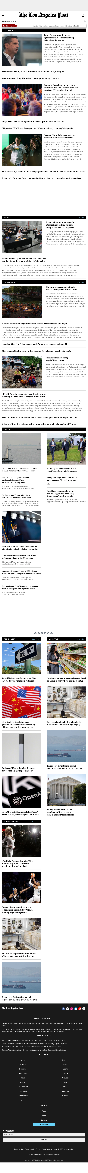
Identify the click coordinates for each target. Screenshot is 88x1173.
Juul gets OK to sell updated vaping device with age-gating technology (18, 769)
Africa (65, 1087)
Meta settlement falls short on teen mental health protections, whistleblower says (19, 556)
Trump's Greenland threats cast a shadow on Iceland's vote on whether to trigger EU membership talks (61, 88)
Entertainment (22, 1096)
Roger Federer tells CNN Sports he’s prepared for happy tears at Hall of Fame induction (31, 1047)
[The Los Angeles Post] (43, 15)
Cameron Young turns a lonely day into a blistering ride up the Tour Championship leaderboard (34, 1050)
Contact (44, 1115)
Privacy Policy (41, 1149)
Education (23, 1091)
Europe (65, 1073)
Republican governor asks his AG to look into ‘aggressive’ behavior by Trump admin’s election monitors (61, 493)
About (44, 1111)
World (65, 1064)
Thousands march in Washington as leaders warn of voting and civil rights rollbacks (20, 587)
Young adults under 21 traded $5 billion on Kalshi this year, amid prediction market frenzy (21, 572)
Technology (22, 1073)
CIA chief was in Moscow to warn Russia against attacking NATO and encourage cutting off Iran (24, 395)
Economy (22, 1069)
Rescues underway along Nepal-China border (57, 359)
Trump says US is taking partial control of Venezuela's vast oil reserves (64, 767)
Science (65, 1060)
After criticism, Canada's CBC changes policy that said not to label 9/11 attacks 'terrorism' (44, 171)
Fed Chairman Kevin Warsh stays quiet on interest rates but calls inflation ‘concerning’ (20, 547)
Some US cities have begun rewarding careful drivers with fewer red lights (19, 679)
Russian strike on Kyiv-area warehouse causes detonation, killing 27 (42, 26)
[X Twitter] (39, 633)
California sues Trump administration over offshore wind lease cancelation (17, 496)
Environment (23, 1087)
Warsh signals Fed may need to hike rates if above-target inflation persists (62, 469)
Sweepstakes (69, 1149)
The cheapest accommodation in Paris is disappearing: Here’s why (61, 288)
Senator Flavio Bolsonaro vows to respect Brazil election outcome (59, 136)
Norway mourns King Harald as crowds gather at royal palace (30, 78)
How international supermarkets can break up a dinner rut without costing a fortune (66, 679)
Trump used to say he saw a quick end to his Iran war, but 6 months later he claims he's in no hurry (25, 259)
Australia (65, 1096)
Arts (22, 1100)
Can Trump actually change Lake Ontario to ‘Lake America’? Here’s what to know (19, 469)
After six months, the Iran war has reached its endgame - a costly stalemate (36, 351)
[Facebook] (35, 633)
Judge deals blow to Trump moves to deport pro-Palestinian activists (33, 121)
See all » (80, 217)
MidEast (65, 1078)
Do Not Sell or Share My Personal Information (44, 1154)
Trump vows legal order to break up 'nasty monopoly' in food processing (62, 478)
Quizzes (44, 1120)
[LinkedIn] (45, 633)
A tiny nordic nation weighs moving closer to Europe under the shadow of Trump (39, 424)
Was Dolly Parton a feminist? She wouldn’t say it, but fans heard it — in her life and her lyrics (17, 863)
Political (23, 1064)
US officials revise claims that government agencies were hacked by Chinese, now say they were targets (18, 724)
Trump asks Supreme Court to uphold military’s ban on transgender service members (41, 178)
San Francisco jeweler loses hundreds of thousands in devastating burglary (64, 723)
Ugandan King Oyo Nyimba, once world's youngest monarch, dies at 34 (34, 344)
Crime (22, 1078)
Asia (65, 1082)
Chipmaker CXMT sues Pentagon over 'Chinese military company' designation (38, 128)
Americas (65, 1091)
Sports (65, 1069)
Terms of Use (19, 1149)
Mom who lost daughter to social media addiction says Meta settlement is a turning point (15, 480)
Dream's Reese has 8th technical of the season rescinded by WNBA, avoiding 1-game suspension (17, 910)
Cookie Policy (52, 1149)
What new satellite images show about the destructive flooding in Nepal (34, 323)
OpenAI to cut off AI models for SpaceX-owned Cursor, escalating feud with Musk (21, 813)
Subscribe (44, 1139)
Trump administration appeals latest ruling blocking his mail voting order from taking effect (60, 225)
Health (22, 1082)
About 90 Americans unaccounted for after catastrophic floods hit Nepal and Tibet (39, 417)
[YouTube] (48, 633)
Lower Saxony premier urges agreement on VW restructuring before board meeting (59, 38)
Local (23, 1060)
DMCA (60, 1149)
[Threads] (51, 633)
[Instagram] (42, 633)
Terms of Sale (29, 1149)
